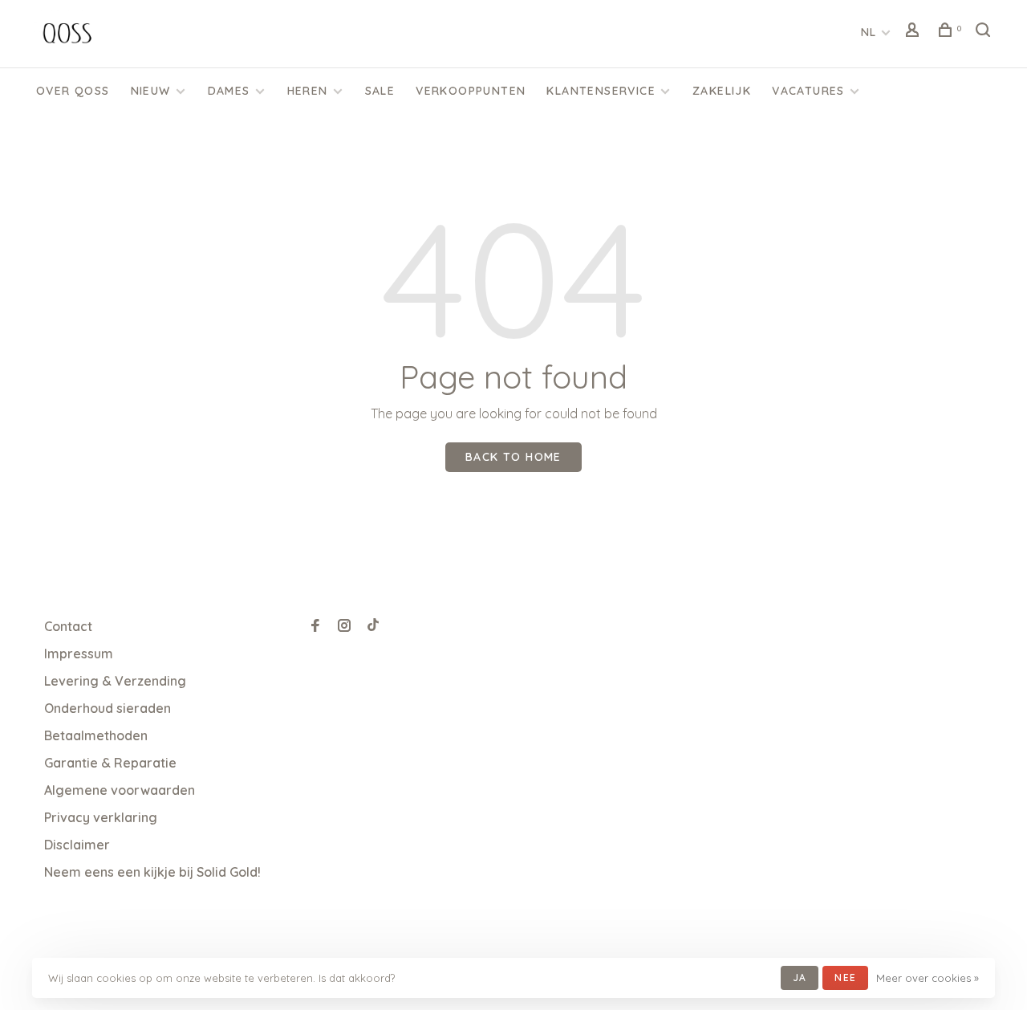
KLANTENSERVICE (601, 90)
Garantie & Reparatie (110, 763)
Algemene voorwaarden (119, 790)
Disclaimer (77, 845)
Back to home (513, 457)
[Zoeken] (985, 32)
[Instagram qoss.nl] (344, 626)
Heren (307, 90)
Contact (68, 626)
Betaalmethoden (96, 735)
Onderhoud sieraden (107, 708)
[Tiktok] (373, 626)
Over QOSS (73, 90)
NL (869, 32)
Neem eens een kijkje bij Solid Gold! (152, 872)
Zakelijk (721, 90)
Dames (229, 90)
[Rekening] (914, 32)
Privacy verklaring (100, 817)
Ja (799, 977)
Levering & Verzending (115, 681)
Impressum (78, 654)
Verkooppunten (471, 90)
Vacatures (808, 90)
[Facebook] (315, 626)
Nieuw (151, 90)
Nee (845, 977)
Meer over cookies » (927, 977)
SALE (380, 90)
